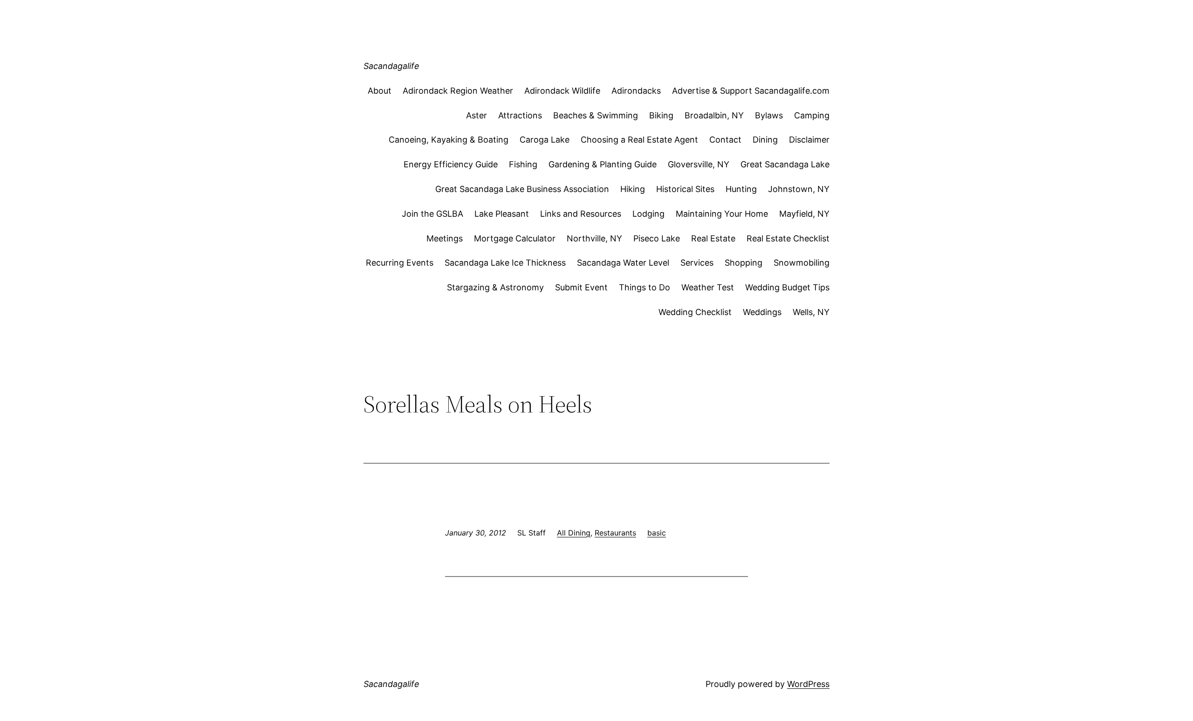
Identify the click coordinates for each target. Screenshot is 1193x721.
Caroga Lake (544, 139)
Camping (812, 115)
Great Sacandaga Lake (785, 164)
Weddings (762, 312)
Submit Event (581, 287)
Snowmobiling (802, 263)
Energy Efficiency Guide (451, 164)
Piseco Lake (656, 238)
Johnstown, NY (799, 189)
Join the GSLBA (432, 214)
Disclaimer (809, 139)
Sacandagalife (391, 66)
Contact (725, 139)
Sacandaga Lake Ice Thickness (505, 263)
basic (656, 532)
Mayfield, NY (804, 214)
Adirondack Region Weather (458, 91)
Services (696, 263)
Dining (765, 139)
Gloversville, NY (698, 164)
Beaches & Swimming (595, 115)
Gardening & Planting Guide (603, 164)
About (379, 91)
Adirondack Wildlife (562, 91)
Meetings (444, 238)
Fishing (523, 164)
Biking (661, 115)
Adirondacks (636, 91)
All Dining (573, 532)
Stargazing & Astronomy (495, 287)
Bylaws (769, 115)
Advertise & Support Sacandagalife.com (751, 91)
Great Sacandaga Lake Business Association (522, 189)
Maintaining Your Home (722, 214)
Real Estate (713, 238)
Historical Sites (685, 189)
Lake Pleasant (501, 214)
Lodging (648, 214)
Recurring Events (399, 263)
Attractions (520, 115)
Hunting (741, 189)
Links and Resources (580, 214)
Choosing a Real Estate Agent (639, 139)
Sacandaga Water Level (623, 263)
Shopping (743, 263)
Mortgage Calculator (514, 238)
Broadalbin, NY (714, 115)
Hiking (632, 189)
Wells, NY (811, 312)
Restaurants (615, 532)
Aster (476, 115)
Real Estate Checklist (788, 238)
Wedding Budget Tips (787, 287)
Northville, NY (594, 238)
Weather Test (707, 287)
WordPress (808, 684)
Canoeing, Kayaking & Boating (448, 139)
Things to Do (644, 287)
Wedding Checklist (695, 312)
